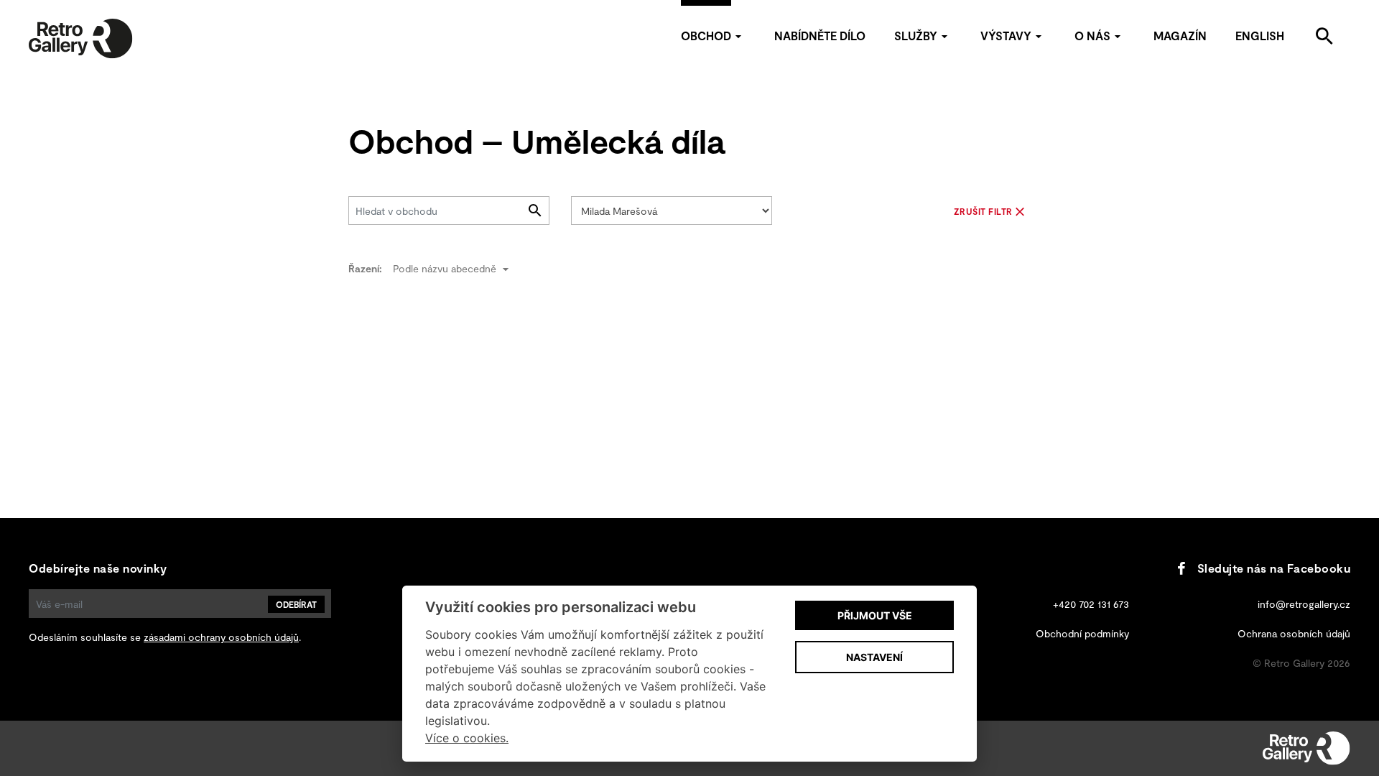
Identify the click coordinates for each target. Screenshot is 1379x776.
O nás (1092, 35)
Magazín (1180, 35)
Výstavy (1005, 35)
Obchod (706, 35)
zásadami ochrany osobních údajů (221, 637)
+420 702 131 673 (1091, 604)
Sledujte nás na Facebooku (1273, 568)
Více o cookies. (467, 738)
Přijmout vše (874, 615)
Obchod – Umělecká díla (536, 140)
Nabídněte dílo (819, 35)
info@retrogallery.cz (1304, 604)
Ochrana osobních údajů (1294, 633)
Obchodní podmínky (1082, 633)
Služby (915, 35)
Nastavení (874, 657)
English (1259, 35)
